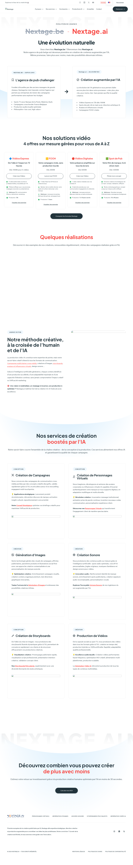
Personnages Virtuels (93, 508)
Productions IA (77, 9)
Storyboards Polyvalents (97, 816)
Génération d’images (60, 816)
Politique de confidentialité (115, 851)
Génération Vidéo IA (118, 816)
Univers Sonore (96, 585)
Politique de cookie (95, 851)
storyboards (58, 363)
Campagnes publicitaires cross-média (22, 363)
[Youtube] (93, 2)
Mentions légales (78, 851)
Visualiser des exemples (19, 202)
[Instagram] (80, 2)
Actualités (90, 9)
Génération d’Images (36, 585)
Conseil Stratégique (24, 505)
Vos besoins (63, 9)
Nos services (50, 9)
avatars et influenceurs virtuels (19, 366)
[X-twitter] (89, 2)
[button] (120, 2)
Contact (99, 9)
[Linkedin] (84, 2)
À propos (38, 9)
